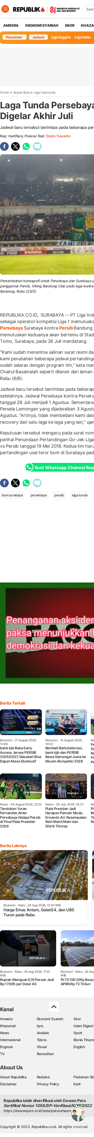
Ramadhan (45, 1054)
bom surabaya (12, 495)
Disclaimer (8, 1084)
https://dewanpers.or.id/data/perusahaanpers (40, 1111)
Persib (66, 328)
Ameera (6, 1019)
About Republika (13, 1077)
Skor (77, 1019)
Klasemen (14, 37)
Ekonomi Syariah (41, 25)
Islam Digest (83, 1026)
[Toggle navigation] (5, 9)
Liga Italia (82, 37)
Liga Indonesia (44, 92)
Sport (77, 1033)
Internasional (10, 1040)
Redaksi (43, 1077)
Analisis (43, 1033)
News (4, 1033)
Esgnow (6, 1047)
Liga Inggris (61, 37)
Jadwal (38, 37)
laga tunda (79, 495)
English (79, 1047)
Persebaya (12, 328)
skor (69, 25)
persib (59, 495)
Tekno (42, 1040)
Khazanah (8, 1026)
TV (2, 1054)
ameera (11, 25)
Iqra (40, 1026)
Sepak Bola (21, 92)
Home (4, 92)
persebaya (38, 495)
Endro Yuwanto (58, 136)
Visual (42, 1047)
